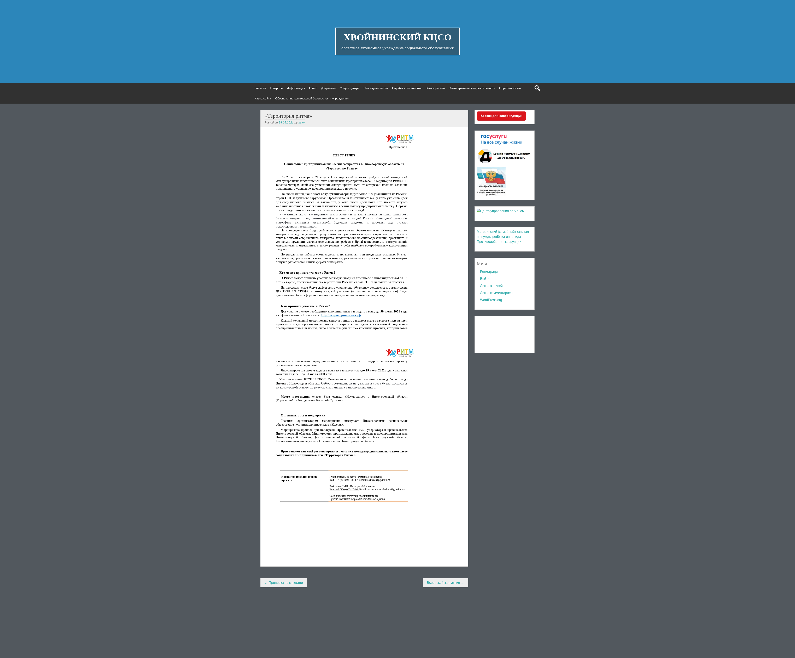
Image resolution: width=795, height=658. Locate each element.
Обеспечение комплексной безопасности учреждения (312, 98)
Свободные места (376, 88)
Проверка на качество (284, 582)
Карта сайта (263, 98)
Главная (260, 88)
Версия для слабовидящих (501, 115)
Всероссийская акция (445, 582)
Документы (328, 88)
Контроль (276, 88)
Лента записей (491, 286)
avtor (301, 122)
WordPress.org (491, 300)
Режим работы (435, 88)
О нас (313, 88)
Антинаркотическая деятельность (472, 88)
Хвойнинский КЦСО (398, 37)
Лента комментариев (496, 293)
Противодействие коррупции (499, 241)
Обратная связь (510, 88)
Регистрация (490, 271)
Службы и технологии (407, 88)
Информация (296, 88)
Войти (484, 279)
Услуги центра (349, 88)
